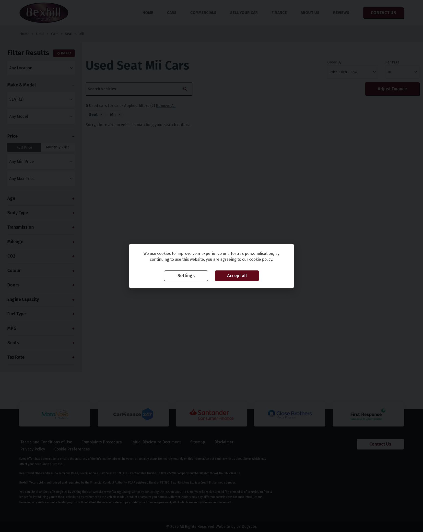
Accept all (237, 276)
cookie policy (260, 259)
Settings (186, 276)
